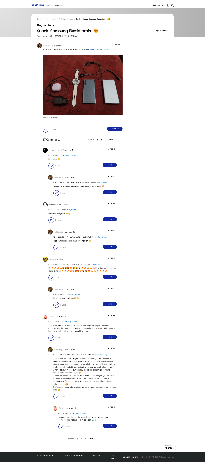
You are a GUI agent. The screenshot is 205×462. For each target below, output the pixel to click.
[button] (118, 45)
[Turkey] (37, 5)
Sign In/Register (158, 5)
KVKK (112, 458)
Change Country (130, 457)
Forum (49, 5)
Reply (109, 165)
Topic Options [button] (161, 30)
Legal (112, 456)
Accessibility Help (44, 456)
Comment (115, 129)
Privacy (96, 456)
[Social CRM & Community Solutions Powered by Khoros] (170, 447)
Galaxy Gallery (59, 5)
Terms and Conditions (73, 456)
